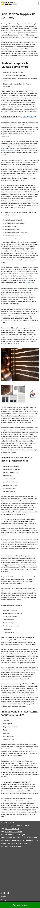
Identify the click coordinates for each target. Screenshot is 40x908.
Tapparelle (6, 720)
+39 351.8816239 (28, 282)
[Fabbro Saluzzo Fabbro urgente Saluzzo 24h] (9, 3)
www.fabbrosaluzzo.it (13, 832)
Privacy (3, 900)
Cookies (3, 896)
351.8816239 (29, 116)
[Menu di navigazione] (36, 3)
